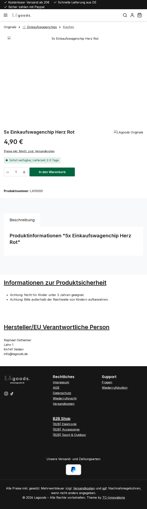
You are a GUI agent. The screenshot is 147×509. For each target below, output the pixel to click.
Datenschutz (62, 393)
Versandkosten (63, 404)
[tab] (22, 220)
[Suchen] (125, 15)
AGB (56, 388)
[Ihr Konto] (132, 15)
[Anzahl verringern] (7, 172)
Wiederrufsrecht (65, 398)
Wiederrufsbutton (114, 388)
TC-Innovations (113, 497)
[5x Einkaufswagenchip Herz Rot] (73, 77)
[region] (73, 77)
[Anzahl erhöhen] (24, 172)
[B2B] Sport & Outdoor (69, 435)
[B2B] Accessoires (66, 429)
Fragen (107, 382)
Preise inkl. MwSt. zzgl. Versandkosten (29, 151)
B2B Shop (61, 418)
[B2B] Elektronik (65, 424)
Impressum (61, 382)
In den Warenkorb (52, 172)
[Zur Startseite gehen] (64, 15)
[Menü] (5, 15)
